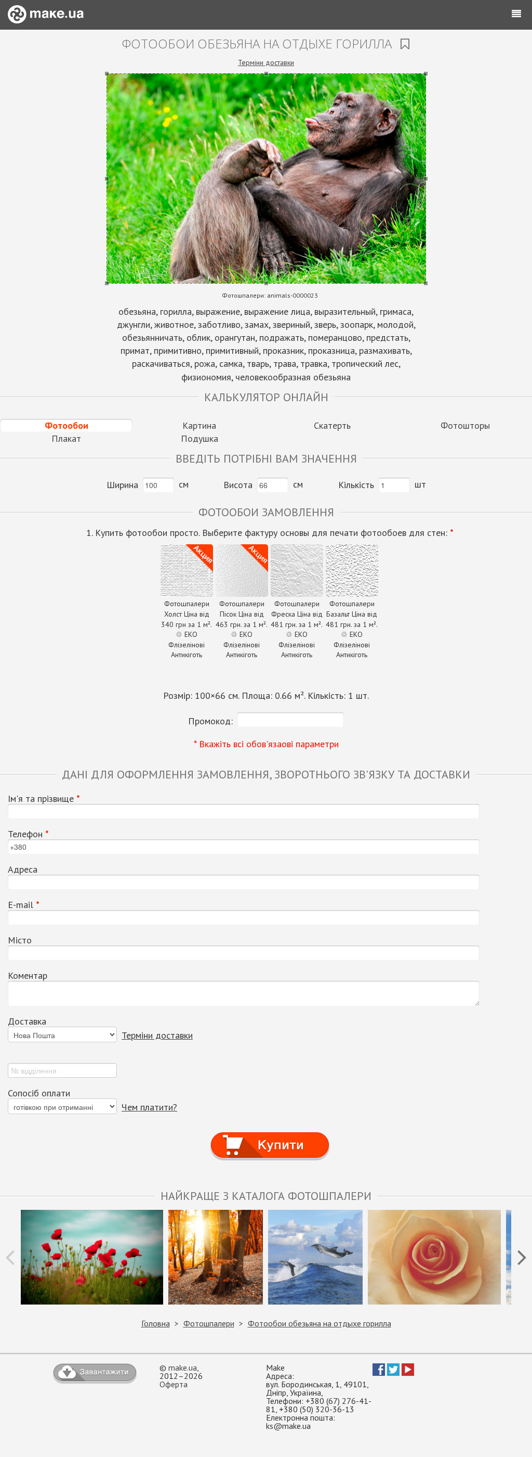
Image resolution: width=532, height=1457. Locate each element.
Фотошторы (465, 425)
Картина (199, 425)
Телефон (28, 834)
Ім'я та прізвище (44, 799)
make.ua (182, 1367)
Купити (270, 1135)
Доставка (27, 1021)
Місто (20, 940)
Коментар (27, 975)
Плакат (66, 438)
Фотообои (66, 425)
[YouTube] (408, 1372)
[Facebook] (379, 1372)
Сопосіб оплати (39, 1093)
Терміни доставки (266, 62)
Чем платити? (149, 1107)
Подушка (199, 438)
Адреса (22, 869)
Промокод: (210, 721)
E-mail (23, 905)
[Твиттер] (393, 1372)
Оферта (173, 1384)
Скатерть (332, 425)
